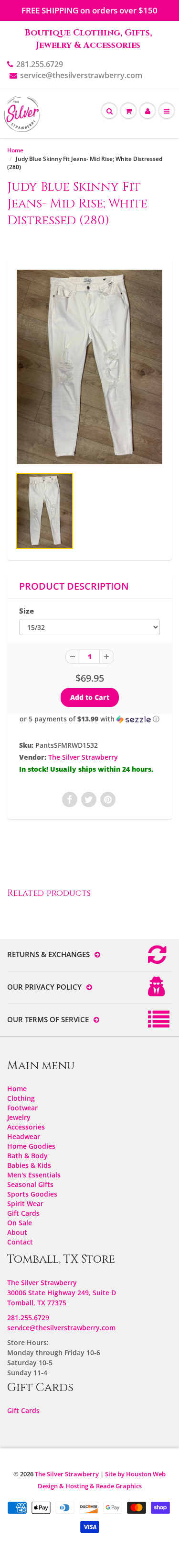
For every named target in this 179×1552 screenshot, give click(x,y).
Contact (20, 1241)
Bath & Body (27, 1155)
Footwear (22, 1107)
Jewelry (19, 1117)
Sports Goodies (32, 1193)
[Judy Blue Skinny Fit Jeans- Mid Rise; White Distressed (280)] (89, 367)
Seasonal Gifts (30, 1184)
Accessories (26, 1126)
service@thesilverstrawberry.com (81, 75)
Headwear (23, 1136)
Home (15, 150)
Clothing (21, 1098)
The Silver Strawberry (83, 757)
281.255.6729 (39, 64)
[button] (89, 719)
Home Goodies (31, 1146)
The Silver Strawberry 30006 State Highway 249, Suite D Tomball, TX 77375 (61, 1292)
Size (26, 611)
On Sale (19, 1222)
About (17, 1232)
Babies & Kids (29, 1165)
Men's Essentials (34, 1174)
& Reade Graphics (116, 1486)
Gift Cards (23, 1213)
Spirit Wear (25, 1203)
